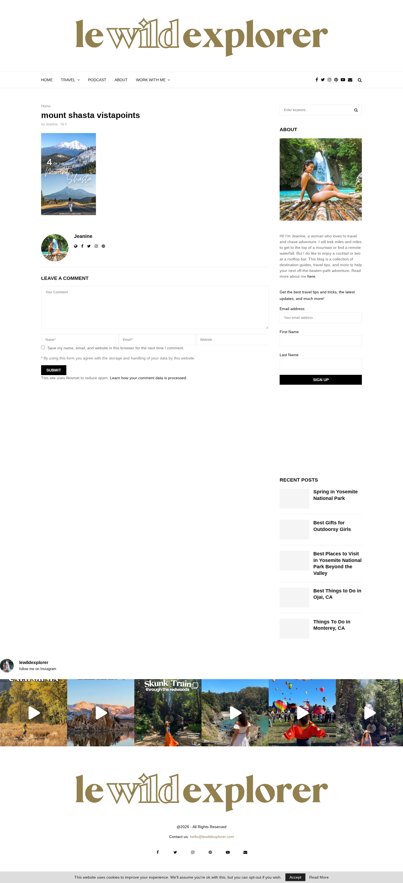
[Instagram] (331, 80)
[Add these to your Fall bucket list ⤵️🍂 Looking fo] (33, 712)
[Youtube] (344, 80)
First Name (289, 332)
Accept (295, 877)
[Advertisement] (321, 430)
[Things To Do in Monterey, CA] (294, 629)
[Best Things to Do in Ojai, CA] (294, 598)
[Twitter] (324, 80)
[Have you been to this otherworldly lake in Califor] (100, 712)
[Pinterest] (337, 80)
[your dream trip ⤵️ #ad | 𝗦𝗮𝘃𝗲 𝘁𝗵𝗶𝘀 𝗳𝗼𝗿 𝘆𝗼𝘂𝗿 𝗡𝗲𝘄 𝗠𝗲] (302, 712)
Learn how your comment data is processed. (148, 378)
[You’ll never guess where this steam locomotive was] (369, 712)
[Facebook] (318, 80)
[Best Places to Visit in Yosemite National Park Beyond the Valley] (294, 560)
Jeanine (52, 124)
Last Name (289, 355)
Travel (68, 80)
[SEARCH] (356, 110)
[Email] (351, 80)
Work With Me (151, 80)
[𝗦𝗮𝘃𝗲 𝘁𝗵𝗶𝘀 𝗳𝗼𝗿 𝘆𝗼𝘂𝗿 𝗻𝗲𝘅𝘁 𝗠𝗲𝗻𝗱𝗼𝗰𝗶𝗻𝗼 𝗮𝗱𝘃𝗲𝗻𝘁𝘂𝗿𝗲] (235, 712)
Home (47, 80)
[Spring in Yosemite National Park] (294, 498)
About (121, 80)
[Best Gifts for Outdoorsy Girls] (294, 529)
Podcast (97, 80)
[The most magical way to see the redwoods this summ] (168, 712)
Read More (319, 877)
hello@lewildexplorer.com (212, 836)
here (311, 276)
